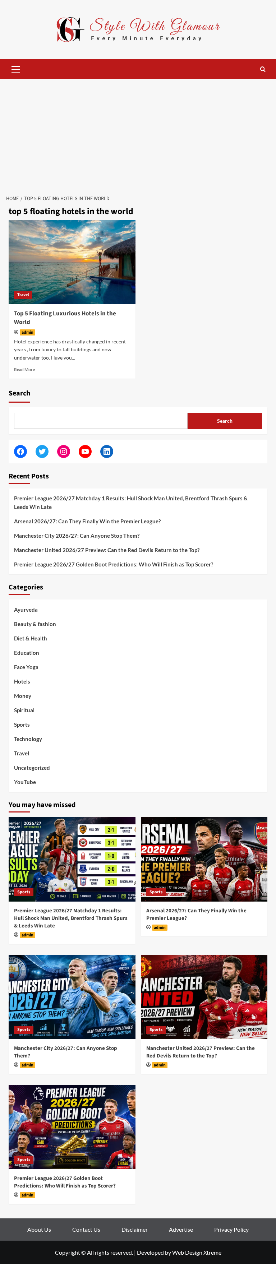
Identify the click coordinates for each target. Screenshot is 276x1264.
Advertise (181, 1229)
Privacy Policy (231, 1229)
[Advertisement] (138, 133)
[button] (16, 68)
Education (26, 652)
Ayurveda (26, 609)
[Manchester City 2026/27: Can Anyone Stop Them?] (72, 997)
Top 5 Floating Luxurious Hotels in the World (65, 318)
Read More (24, 369)
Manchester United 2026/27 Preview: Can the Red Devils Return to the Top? (106, 550)
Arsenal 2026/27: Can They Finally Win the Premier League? (87, 521)
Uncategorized (32, 767)
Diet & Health (30, 638)
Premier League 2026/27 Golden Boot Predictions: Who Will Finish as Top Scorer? (113, 564)
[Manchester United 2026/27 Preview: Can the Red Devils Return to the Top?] (204, 997)
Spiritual (24, 710)
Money (22, 696)
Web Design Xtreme (196, 1252)
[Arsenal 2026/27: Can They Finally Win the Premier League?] (204, 859)
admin (27, 332)
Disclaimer (134, 1229)
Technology (28, 739)
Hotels (22, 681)
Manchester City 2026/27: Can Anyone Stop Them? (76, 535)
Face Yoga (26, 667)
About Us (39, 1229)
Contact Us (86, 1229)
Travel (23, 295)
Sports (22, 724)
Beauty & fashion (35, 624)
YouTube (25, 782)
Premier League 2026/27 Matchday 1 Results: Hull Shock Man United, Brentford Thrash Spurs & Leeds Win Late (131, 502)
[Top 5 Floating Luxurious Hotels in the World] (72, 262)
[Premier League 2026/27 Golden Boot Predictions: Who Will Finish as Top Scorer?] (72, 1127)
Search (19, 393)
